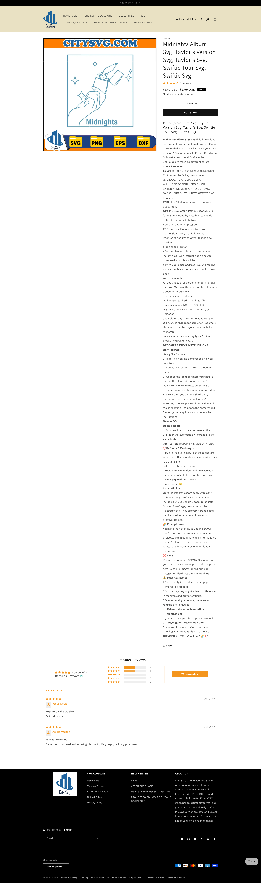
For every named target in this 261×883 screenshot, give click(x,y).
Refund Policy (94, 797)
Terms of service (119, 878)
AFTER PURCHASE (142, 786)
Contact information (155, 878)
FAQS (134, 780)
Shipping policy (136, 878)
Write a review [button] (189, 674)
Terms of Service (96, 786)
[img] (53, 699)
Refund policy (87, 878)
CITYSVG (55, 878)
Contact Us (93, 780)
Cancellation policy (176, 878)
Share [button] (169, 645)
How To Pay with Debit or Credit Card (150, 791)
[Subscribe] (96, 838)
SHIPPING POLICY (97, 791)
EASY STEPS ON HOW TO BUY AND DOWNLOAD (151, 799)
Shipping (167, 94)
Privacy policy (102, 878)
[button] (106, 16)
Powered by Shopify (68, 878)
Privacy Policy (94, 803)
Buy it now (190, 112)
